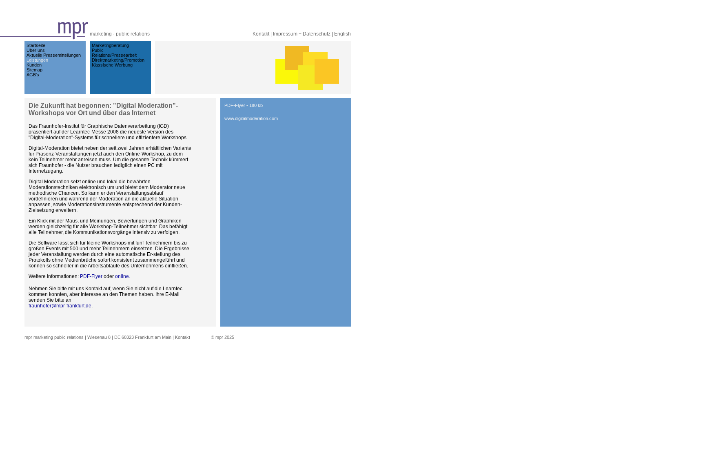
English (342, 34)
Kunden (34, 64)
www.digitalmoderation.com (251, 118)
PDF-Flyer (92, 276)
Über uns (36, 50)
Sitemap (34, 69)
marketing (101, 34)
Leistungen (37, 60)
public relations (133, 34)
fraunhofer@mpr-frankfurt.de (60, 306)
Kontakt (261, 34)
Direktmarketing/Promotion (118, 60)
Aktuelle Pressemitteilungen (54, 55)
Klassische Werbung (112, 64)
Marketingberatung (110, 45)
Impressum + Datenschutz (301, 34)
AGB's (33, 74)
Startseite (36, 45)
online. (122, 276)
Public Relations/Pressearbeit (114, 53)
